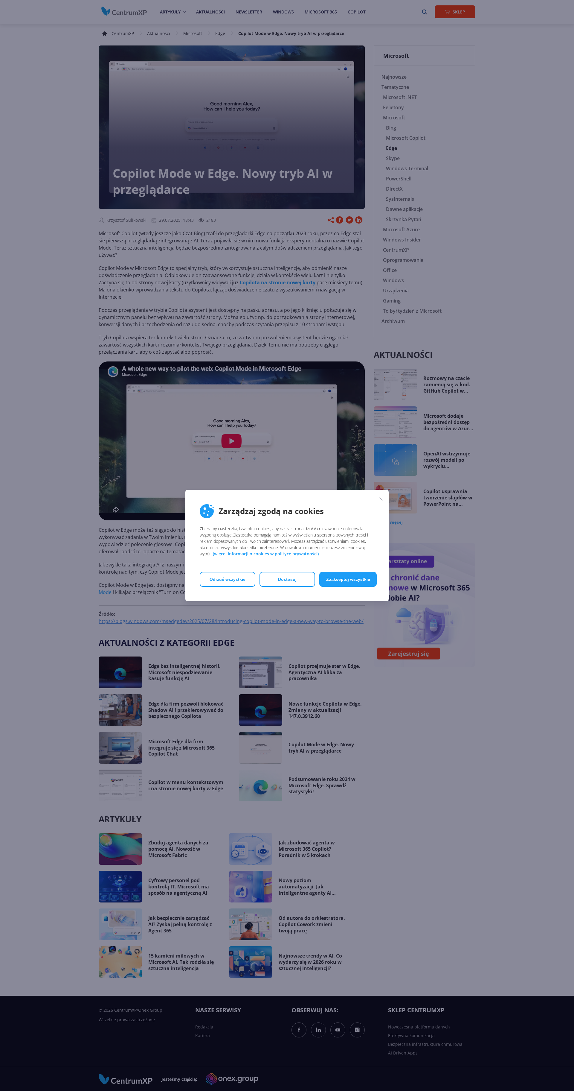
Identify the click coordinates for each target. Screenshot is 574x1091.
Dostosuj (287, 579)
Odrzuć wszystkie (227, 579)
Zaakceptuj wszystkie (348, 579)
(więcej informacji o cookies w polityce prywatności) (266, 554)
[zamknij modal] (381, 498)
